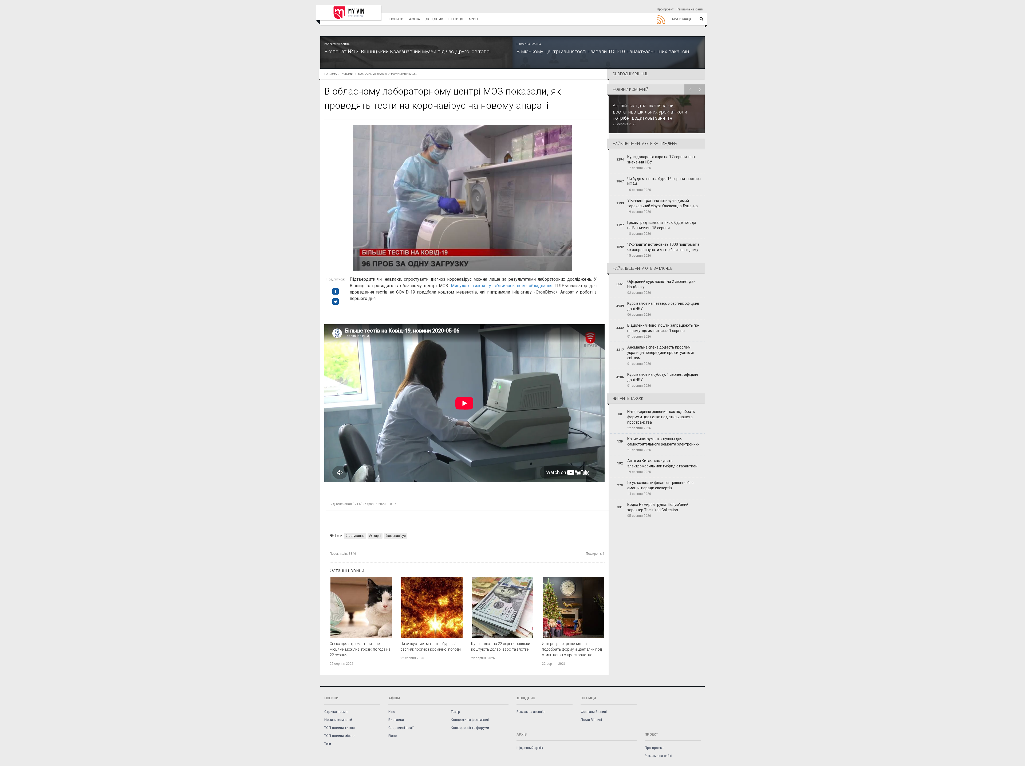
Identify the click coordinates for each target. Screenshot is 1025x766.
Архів (473, 19)
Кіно (391, 712)
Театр (455, 712)
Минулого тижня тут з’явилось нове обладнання (501, 285)
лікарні (376, 536)
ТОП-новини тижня (339, 728)
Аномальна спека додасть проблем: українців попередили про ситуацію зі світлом (660, 352)
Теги (327, 744)
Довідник (434, 19)
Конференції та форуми (470, 728)
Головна (330, 73)
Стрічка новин (336, 712)
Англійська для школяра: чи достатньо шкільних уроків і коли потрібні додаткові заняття (650, 112)
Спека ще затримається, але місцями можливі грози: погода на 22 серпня (360, 649)
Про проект (665, 9)
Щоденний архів (530, 748)
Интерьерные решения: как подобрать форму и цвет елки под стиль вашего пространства (572, 649)
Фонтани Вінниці (594, 712)
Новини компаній (338, 720)
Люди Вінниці (591, 720)
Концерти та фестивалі (470, 720)
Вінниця (455, 19)
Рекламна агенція (531, 712)
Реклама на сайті (690, 9)
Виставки (396, 720)
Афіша (414, 19)
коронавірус (396, 536)
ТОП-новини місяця (339, 736)
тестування (356, 536)
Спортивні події (400, 728)
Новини (396, 19)
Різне (392, 736)
